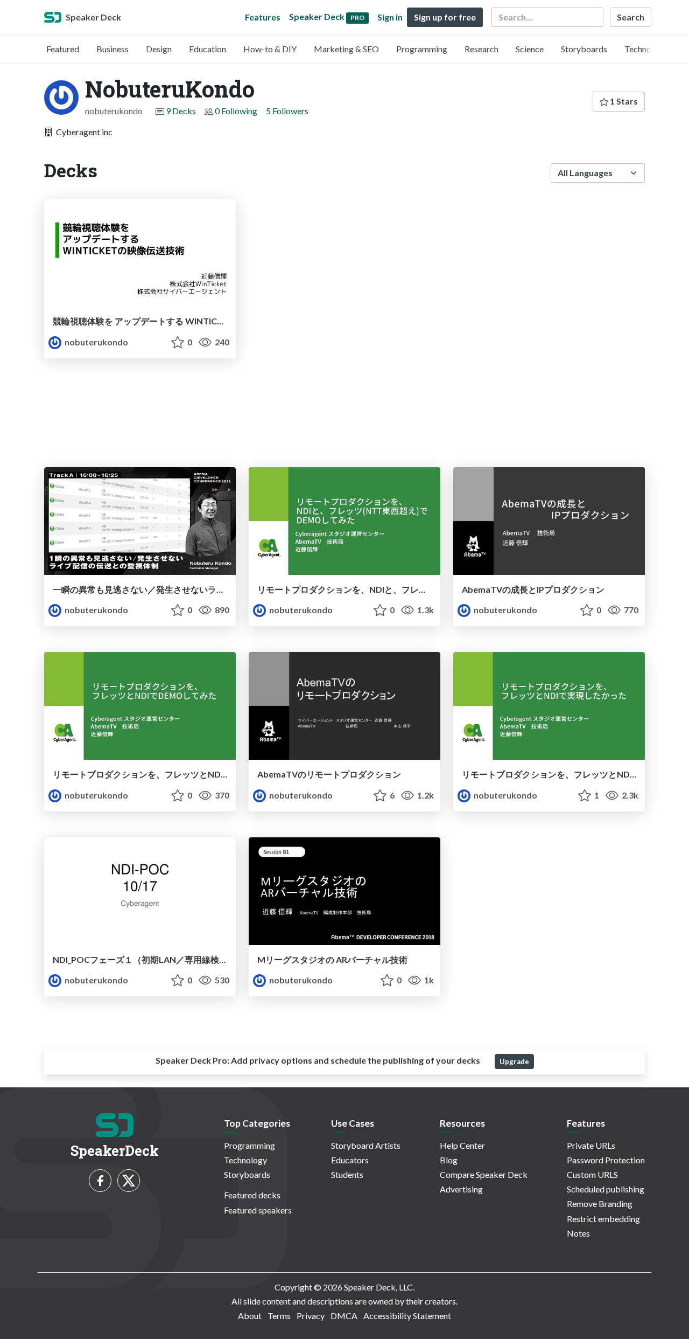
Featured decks (252, 1195)
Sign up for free (445, 17)
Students (347, 1174)
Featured (62, 49)
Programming (421, 49)
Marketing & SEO (346, 49)
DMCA (344, 1315)
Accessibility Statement (407, 1315)
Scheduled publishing (605, 1189)
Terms (279, 1315)
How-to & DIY (270, 49)
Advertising (461, 1189)
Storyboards (584, 49)
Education (207, 49)
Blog (449, 1160)
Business (112, 49)
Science (530, 49)
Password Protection (606, 1160)
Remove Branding (599, 1203)
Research (481, 49)
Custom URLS (592, 1174)
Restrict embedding (603, 1218)
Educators (350, 1160)
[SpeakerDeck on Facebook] (100, 1180)
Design (159, 49)
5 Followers (287, 111)
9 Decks (181, 111)
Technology (645, 49)
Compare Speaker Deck (484, 1174)
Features (262, 17)
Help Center (462, 1145)
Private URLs (591, 1145)
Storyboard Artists (365, 1145)
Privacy (311, 1315)
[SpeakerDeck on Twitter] (128, 1180)
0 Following (236, 111)
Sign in (390, 17)
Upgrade (514, 1061)
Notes (578, 1233)
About (250, 1315)
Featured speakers (258, 1210)
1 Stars (623, 101)
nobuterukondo (95, 342)
